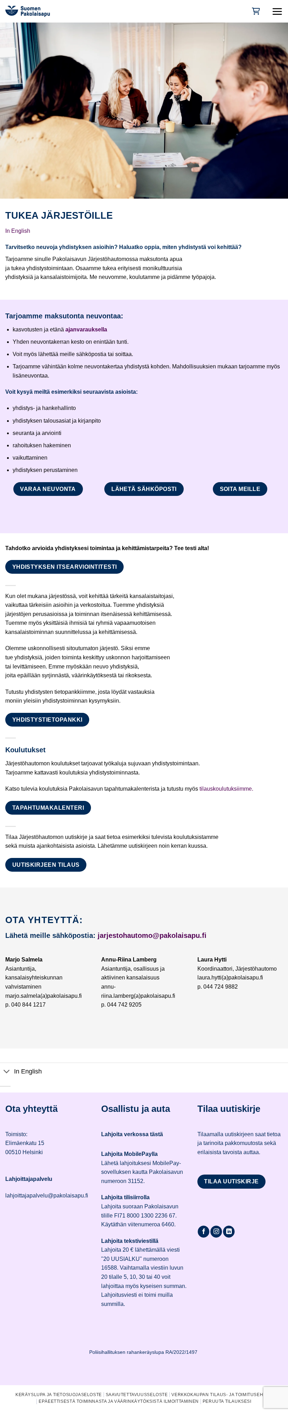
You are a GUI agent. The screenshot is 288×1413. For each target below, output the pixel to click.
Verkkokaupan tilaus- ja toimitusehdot (222, 1394)
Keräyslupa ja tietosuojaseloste (58, 1394)
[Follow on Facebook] (203, 1232)
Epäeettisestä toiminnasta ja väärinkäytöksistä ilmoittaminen (119, 1401)
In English (17, 231)
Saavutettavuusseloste (137, 1394)
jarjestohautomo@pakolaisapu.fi (152, 935)
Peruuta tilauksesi (227, 1401)
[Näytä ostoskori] (255, 11)
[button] (277, 11)
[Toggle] (7, 1072)
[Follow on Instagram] (216, 1232)
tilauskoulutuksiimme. (226, 789)
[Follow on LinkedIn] (229, 1232)
